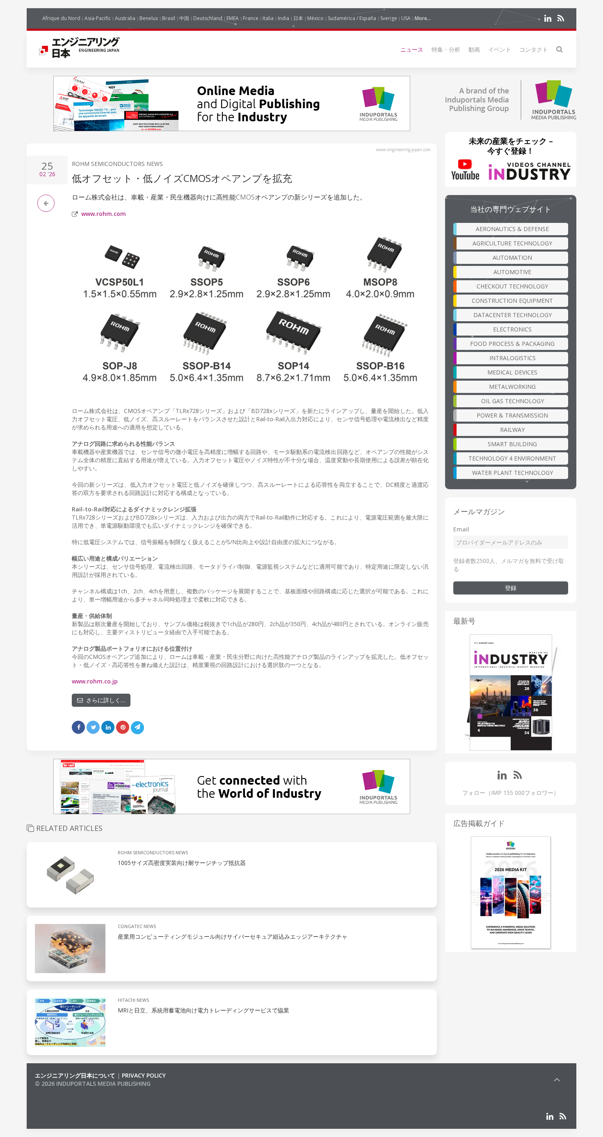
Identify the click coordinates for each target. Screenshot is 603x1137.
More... (423, 18)
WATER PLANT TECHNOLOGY (512, 473)
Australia (125, 18)
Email (461, 529)
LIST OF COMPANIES (63, 1092)
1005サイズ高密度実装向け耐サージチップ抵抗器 (182, 863)
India (283, 18)
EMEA (232, 18)
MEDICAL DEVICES (512, 372)
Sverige (388, 18)
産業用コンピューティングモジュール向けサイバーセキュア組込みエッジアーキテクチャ (232, 936)
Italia (268, 18)
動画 (474, 49)
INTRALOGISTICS (512, 358)
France (250, 18)
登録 (510, 588)
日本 (298, 18)
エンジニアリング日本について (75, 1075)
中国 (184, 18)
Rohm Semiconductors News (117, 164)
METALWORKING (512, 386)
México (315, 18)
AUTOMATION (512, 257)
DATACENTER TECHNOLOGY (512, 315)
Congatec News (137, 926)
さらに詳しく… (104, 700)
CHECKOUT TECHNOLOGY (512, 286)
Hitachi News (133, 1000)
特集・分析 (446, 49)
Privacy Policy (144, 1075)
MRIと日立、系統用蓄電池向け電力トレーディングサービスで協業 (203, 1010)
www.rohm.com (103, 214)
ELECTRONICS (512, 329)
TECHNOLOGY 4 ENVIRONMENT (512, 458)
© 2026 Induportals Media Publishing (93, 1083)
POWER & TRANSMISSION (512, 415)
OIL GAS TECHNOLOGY (512, 401)
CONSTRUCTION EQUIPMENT (512, 300)
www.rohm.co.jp (95, 681)
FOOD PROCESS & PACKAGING (512, 343)
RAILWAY (512, 429)
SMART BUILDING (512, 444)
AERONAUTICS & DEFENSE (512, 229)
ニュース (411, 49)
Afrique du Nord (61, 18)
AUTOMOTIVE (512, 272)
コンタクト (533, 49)
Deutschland (207, 18)
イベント (499, 49)
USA (406, 18)
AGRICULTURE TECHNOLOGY (512, 243)
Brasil (168, 18)
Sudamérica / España (352, 18)
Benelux (148, 18)
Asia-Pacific (98, 18)
